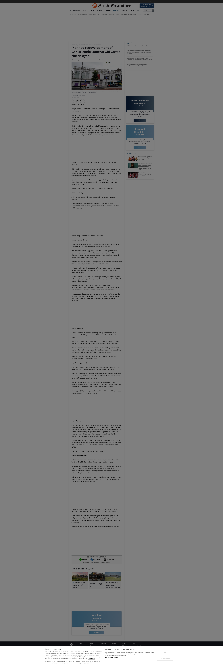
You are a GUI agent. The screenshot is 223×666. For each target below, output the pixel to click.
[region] (111, 656)
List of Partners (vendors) (111, 657)
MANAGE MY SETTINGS (165, 659)
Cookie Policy (91, 658)
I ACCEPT (165, 653)
